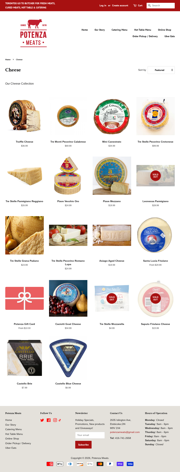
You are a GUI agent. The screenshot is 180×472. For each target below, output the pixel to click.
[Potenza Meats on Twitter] (42, 421)
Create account (120, 5)
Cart (140, 5)
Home (85, 29)
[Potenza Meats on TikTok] (60, 420)
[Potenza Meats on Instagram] (55, 421)
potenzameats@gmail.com (125, 432)
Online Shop (164, 29)
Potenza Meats (100, 458)
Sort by (142, 69)
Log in (102, 5)
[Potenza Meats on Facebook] (49, 421)
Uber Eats (170, 36)
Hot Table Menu (142, 29)
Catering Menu (119, 29)
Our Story (100, 29)
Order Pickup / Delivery (145, 36)
